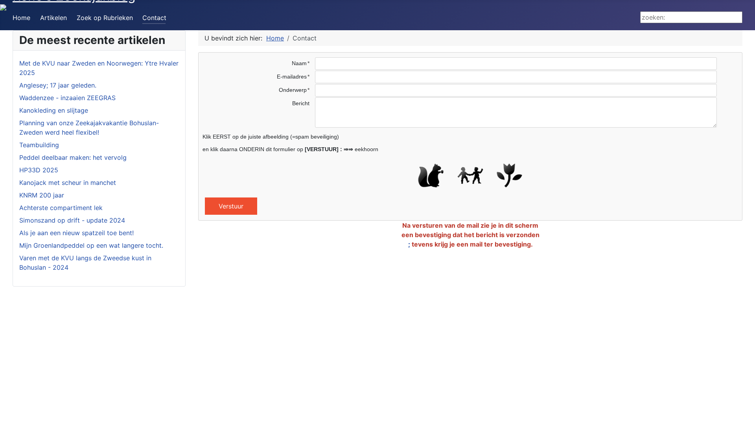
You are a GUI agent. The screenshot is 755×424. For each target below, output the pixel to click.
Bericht (300, 103)
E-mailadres (292, 76)
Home (21, 18)
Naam (299, 63)
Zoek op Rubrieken (105, 18)
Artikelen (53, 18)
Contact (154, 18)
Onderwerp (293, 90)
